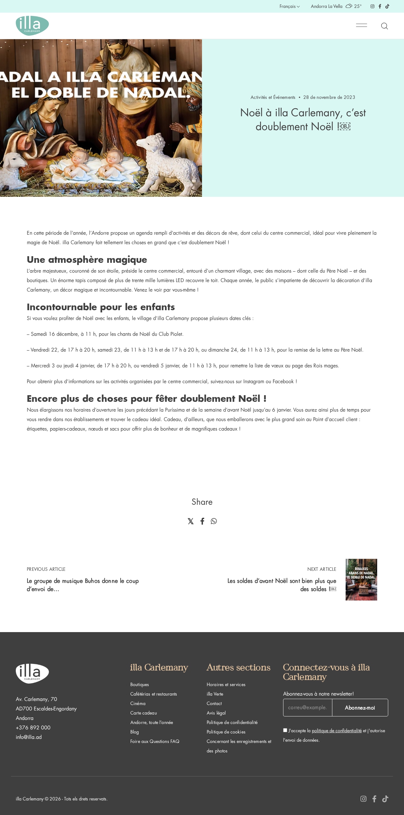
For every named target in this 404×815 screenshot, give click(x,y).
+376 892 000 (33, 727)
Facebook (283, 381)
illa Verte (215, 694)
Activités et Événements (273, 97)
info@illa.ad (29, 737)
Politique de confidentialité (232, 722)
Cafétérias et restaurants (153, 694)
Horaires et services (226, 684)
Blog (134, 732)
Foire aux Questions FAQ (154, 741)
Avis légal (216, 713)
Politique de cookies (226, 732)
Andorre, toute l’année (151, 722)
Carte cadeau (143, 713)
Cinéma (138, 703)
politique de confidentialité (337, 730)
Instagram (253, 381)
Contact (214, 703)
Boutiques (139, 684)
